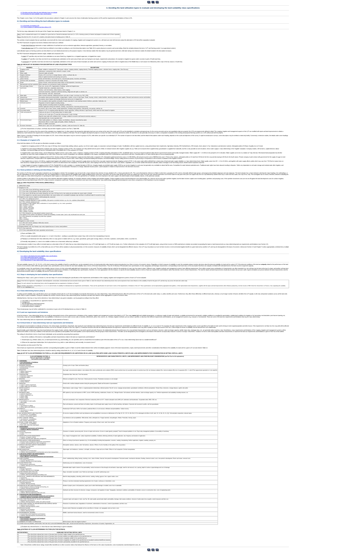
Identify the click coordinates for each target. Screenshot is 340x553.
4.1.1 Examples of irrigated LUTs (30, 25)
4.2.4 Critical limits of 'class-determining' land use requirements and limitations (43, 260)
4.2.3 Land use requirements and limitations (33, 258)
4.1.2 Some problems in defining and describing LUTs (36, 27)
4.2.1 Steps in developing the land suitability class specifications (39, 256)
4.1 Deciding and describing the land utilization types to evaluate (39, 12)
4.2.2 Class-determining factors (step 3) (32, 257)
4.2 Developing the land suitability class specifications (36, 14)
